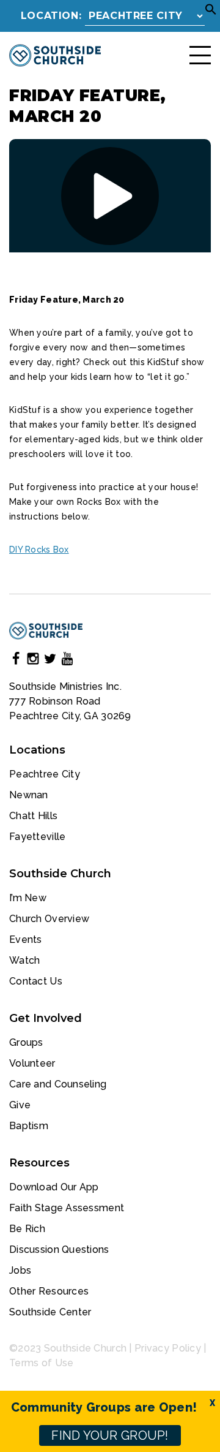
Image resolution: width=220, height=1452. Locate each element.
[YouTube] (67, 660)
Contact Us (35, 981)
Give (20, 1105)
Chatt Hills (33, 816)
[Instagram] (33, 660)
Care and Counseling (57, 1084)
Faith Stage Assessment (66, 1208)
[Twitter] (50, 660)
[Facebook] (16, 660)
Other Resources (49, 1291)
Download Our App (53, 1187)
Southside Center (50, 1312)
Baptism (28, 1126)
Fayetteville (37, 836)
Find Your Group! (109, 1435)
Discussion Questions (59, 1249)
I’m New (27, 898)
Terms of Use (41, 1363)
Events (25, 939)
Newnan (28, 795)
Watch (24, 960)
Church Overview (49, 919)
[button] (211, 12)
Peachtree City (44, 774)
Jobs (20, 1270)
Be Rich (27, 1229)
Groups (26, 1042)
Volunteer (32, 1063)
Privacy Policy (167, 1348)
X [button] (212, 1403)
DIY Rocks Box (39, 549)
